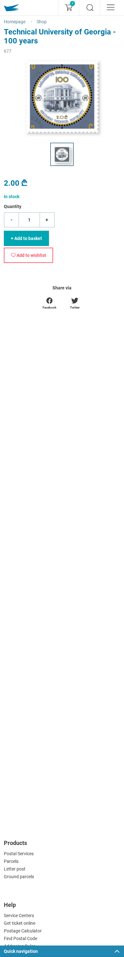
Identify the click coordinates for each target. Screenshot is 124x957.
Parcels (11, 861)
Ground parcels (19, 876)
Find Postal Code (20, 938)
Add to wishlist (31, 255)
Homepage (14, 21)
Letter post (14, 868)
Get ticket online (19, 923)
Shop (42, 21)
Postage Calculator (23, 930)
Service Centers (19, 915)
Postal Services (19, 853)
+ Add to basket (26, 238)
